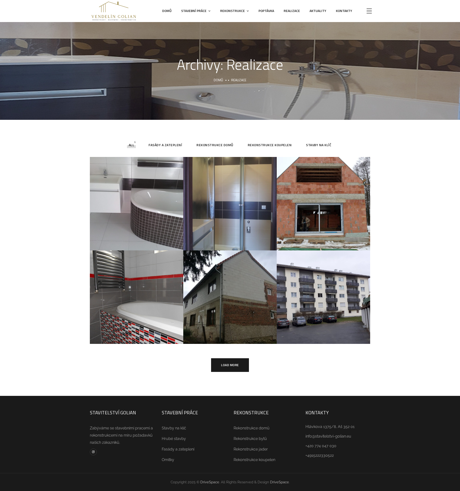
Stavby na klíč (318, 144)
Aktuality (318, 10)
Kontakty (344, 10)
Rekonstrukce (232, 10)
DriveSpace (209, 482)
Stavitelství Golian (137, 198)
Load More (230, 365)
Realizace (292, 10)
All (131, 144)
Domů (167, 10)
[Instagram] (93, 452)
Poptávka (266, 10)
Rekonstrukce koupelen (270, 144)
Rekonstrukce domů (214, 144)
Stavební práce (194, 10)
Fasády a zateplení (165, 144)
